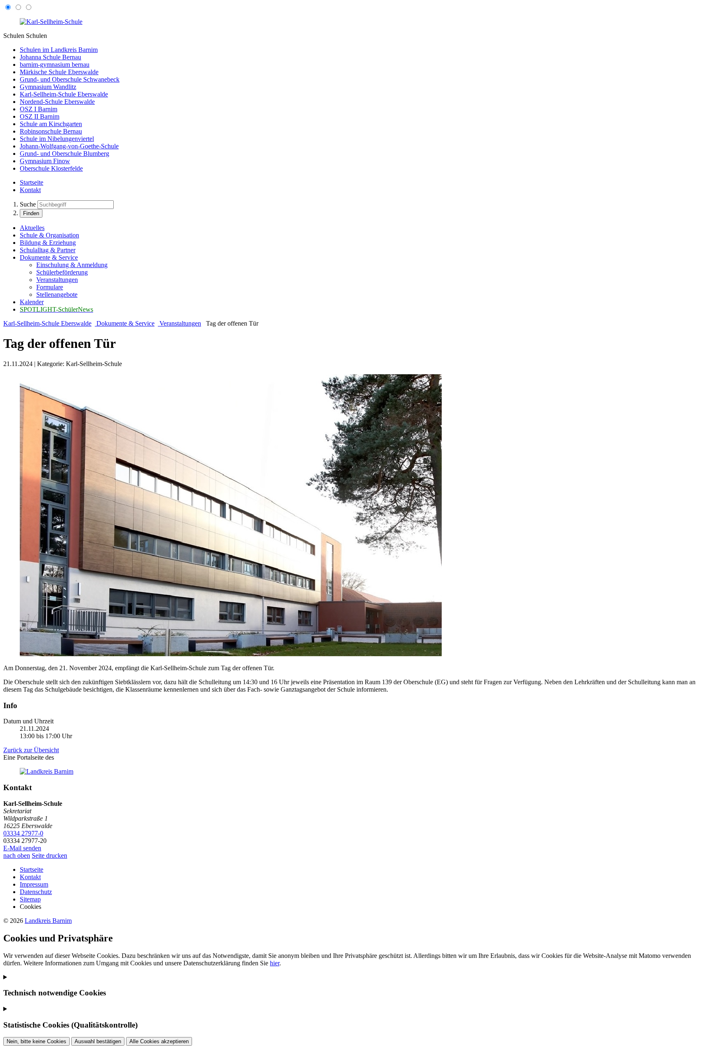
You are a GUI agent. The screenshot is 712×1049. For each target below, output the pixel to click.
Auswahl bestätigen (98, 1041)
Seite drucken (49, 855)
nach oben (16, 855)
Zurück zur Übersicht (31, 749)
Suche (28, 204)
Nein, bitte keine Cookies (36, 1041)
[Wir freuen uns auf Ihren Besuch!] (231, 653)
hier (274, 963)
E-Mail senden (22, 848)
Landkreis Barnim (48, 920)
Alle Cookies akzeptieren (159, 1041)
